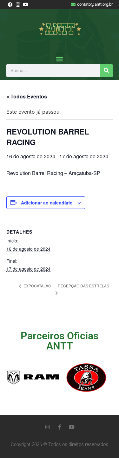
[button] (59, 58)
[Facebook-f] (59, 427)
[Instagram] (47, 427)
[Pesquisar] (106, 70)
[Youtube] (71, 427)
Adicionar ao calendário (47, 202)
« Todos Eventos (26, 96)
